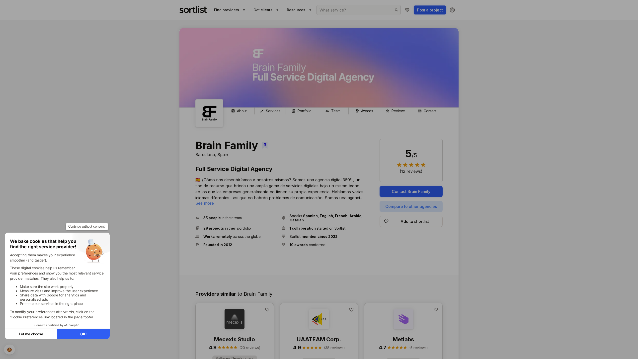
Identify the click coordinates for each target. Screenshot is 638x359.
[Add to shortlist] (267, 309)
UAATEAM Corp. (319, 339)
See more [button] (204, 203)
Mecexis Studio (234, 339)
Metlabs (403, 339)
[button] (236, 218)
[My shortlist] (407, 9)
